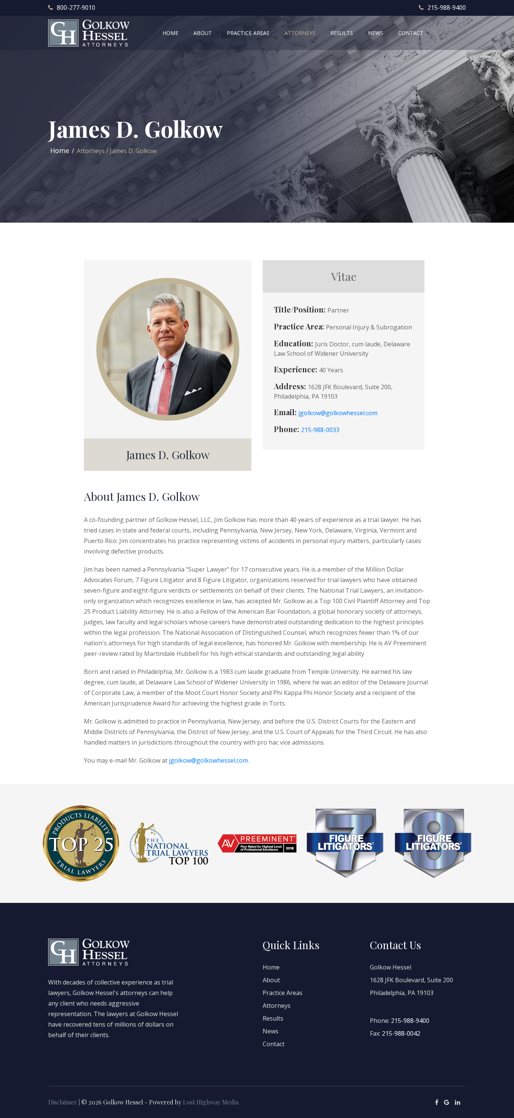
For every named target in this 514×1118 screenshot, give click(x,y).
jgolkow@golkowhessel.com (337, 413)
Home (59, 150)
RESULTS (341, 32)
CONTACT (410, 32)
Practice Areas (283, 993)
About (271, 980)
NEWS (375, 32)
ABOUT (202, 32)
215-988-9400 (446, 7)
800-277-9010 (76, 7)
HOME (170, 32)
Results (273, 1018)
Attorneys (276, 1005)
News (270, 1031)
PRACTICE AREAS (248, 32)
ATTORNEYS (299, 32)
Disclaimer (62, 1102)
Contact (273, 1044)
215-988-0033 (320, 430)
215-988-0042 (401, 1033)
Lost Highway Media (211, 1102)
